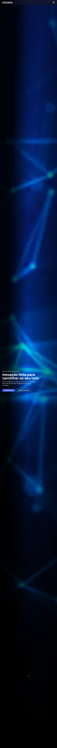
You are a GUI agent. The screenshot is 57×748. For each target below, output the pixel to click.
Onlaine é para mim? (23, 390)
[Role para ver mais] (28, 676)
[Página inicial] (7, 2)
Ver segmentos (9, 390)
